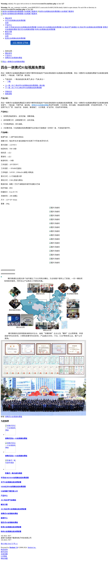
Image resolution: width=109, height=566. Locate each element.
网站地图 (4, 558)
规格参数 (8, 94)
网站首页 (8, 18)
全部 (7, 23)
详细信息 (8, 91)
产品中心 (8, 55)
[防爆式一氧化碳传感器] (10, 469)
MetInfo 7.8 (13, 547)
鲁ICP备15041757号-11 (9, 544)
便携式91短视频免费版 (13, 58)
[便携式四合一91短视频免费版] (10, 434)
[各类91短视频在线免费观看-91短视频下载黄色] (54, 12)
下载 (9, 81)
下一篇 (23, 88)
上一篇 (25, 85)
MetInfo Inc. (32, 547)
